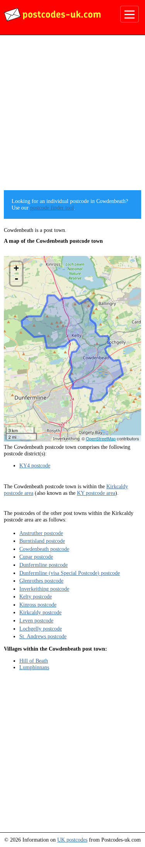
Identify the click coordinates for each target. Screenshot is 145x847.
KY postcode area (96, 493)
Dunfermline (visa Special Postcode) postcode (69, 573)
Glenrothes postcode (41, 581)
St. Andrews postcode (43, 636)
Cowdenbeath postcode (44, 549)
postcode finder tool (52, 208)
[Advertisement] (72, 115)
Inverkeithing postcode (44, 589)
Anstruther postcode (41, 533)
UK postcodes (72, 840)
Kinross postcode (37, 605)
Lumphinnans (34, 667)
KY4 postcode (34, 465)
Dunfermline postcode (43, 565)
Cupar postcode (36, 557)
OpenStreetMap (101, 438)
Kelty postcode (35, 596)
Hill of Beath (33, 661)
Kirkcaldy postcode (40, 612)
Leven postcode (36, 620)
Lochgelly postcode (40, 628)
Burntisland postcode (42, 541)
